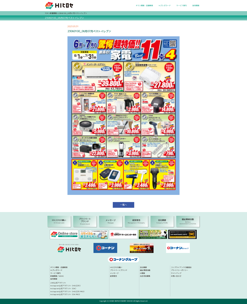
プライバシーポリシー (179, 270)
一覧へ (123, 204)
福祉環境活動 (145, 270)
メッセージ (114, 273)
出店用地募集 (145, 276)
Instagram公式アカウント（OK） (63, 289)
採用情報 (195, 5)
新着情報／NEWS (57, 276)
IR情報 (142, 273)
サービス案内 (181, 5)
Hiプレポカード (165, 5)
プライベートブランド (118, 270)
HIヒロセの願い (116, 267)
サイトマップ (176, 273)
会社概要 (143, 267)
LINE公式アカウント (58, 283)
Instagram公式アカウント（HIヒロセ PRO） (67, 292)
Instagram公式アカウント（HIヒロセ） (65, 286)
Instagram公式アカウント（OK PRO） (65, 294)
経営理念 (113, 276)
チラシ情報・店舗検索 (144, 5)
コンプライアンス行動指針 (181, 267)
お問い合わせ (176, 276)
